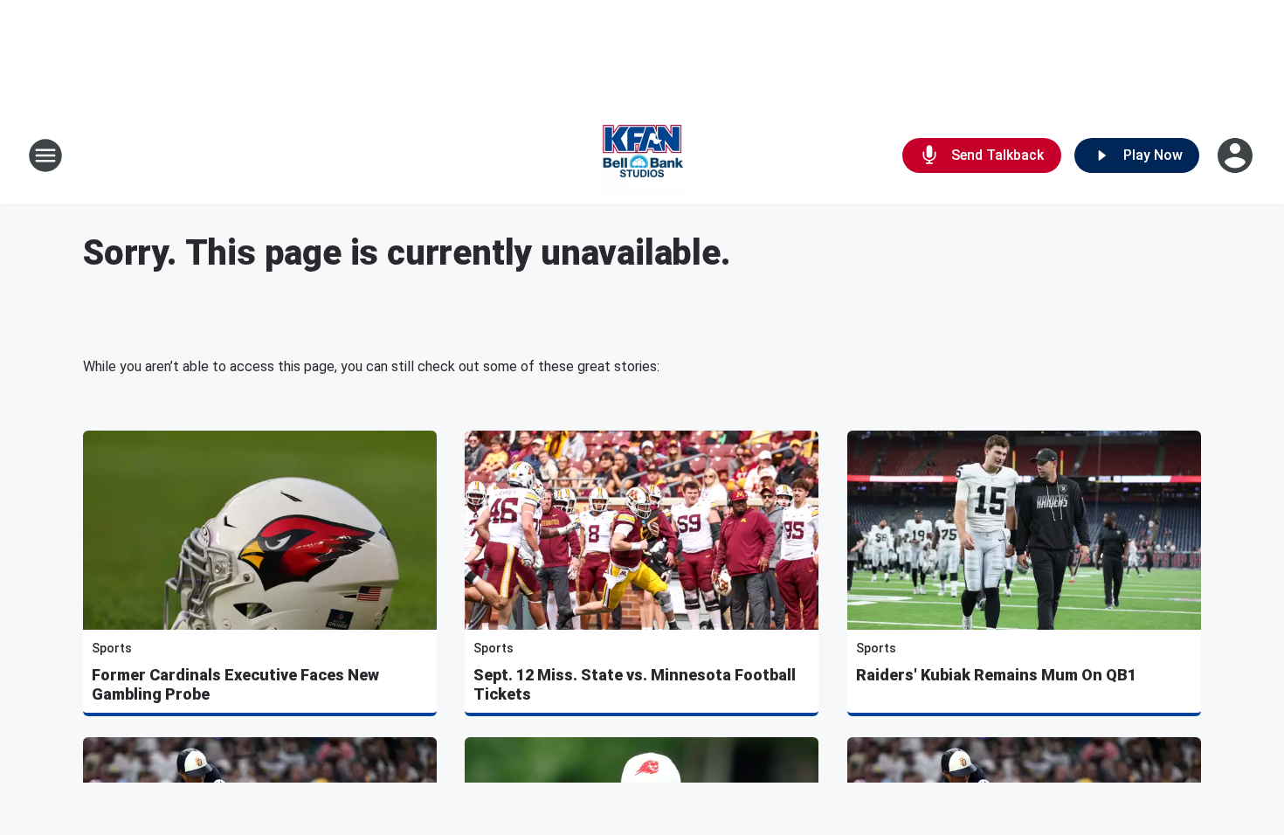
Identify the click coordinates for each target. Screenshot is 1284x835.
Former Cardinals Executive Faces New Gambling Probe (235, 684)
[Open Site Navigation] (45, 155)
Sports (112, 648)
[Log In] (1237, 155)
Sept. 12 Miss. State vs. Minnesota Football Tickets (634, 684)
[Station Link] (642, 155)
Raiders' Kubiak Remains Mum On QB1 (996, 675)
